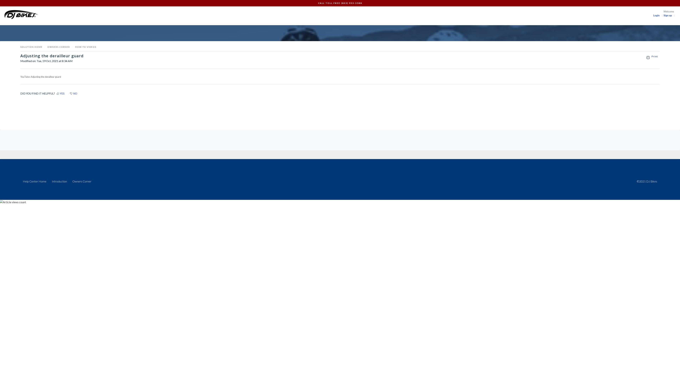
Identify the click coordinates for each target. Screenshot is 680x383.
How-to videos (85, 47)
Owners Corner (81, 181)
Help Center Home (34, 181)
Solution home (31, 47)
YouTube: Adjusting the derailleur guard (40, 76)
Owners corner (58, 47)
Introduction (59, 181)
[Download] (333, 148)
